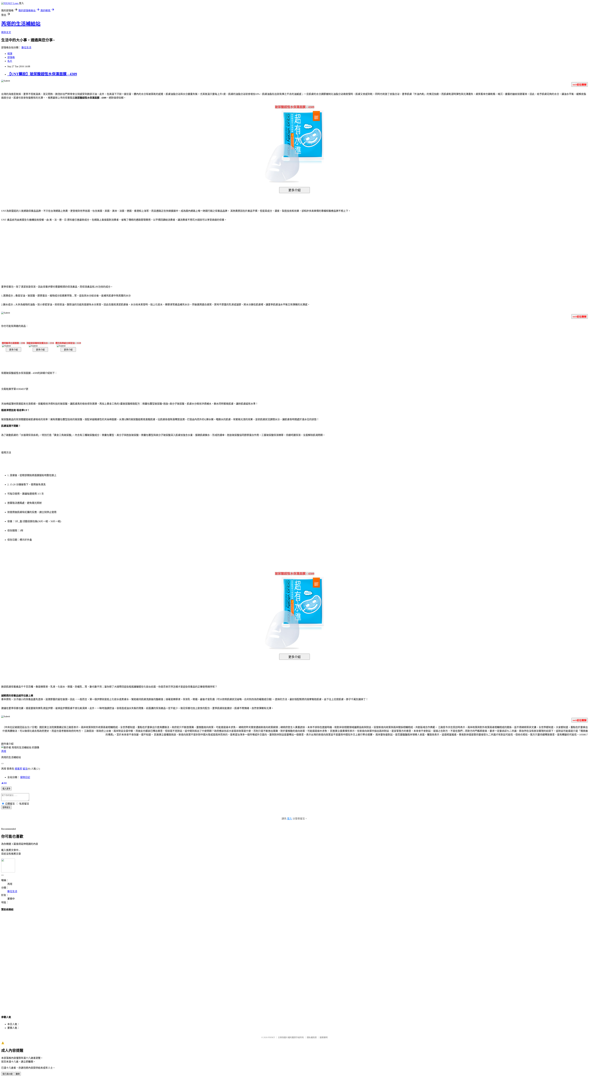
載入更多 (6, 789)
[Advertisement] (268, 248)
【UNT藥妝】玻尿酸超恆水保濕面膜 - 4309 (42, 74)
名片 (9, 61)
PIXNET (271, 1037)
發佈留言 (6, 807)
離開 (18, 1074)
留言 (25, 768)
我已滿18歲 (7, 1074)
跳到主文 (6, 32)
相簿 (9, 53)
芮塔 (3, 751)
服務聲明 (324, 1037)
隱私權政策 (312, 1037)
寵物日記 (25, 777)
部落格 (11, 57)
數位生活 (26, 47)
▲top (4, 782)
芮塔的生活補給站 (20, 24)
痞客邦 (18, 768)
